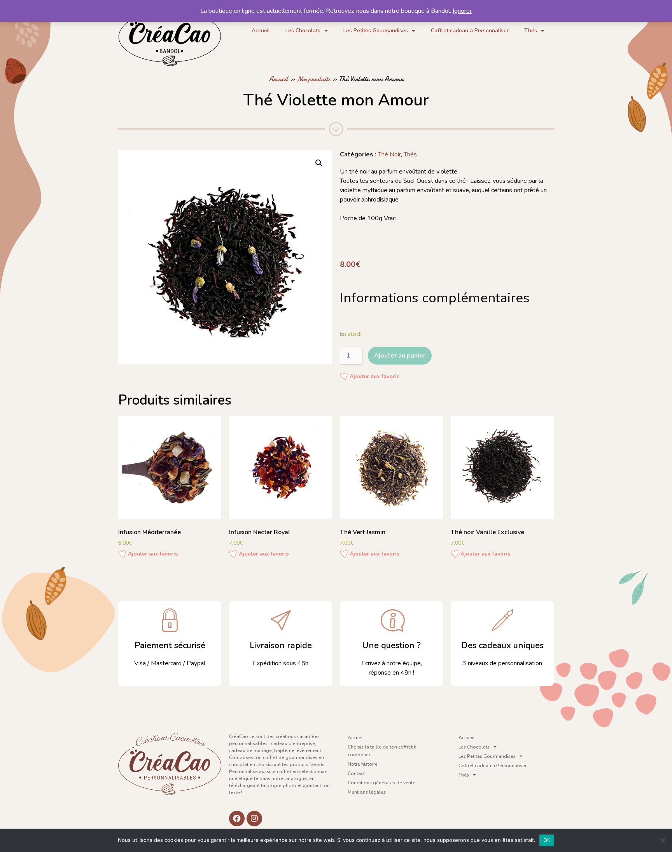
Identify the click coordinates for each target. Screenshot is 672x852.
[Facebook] (237, 818)
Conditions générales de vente (381, 783)
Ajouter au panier (399, 355)
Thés (530, 30)
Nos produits (313, 79)
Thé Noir (389, 154)
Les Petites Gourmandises (375, 30)
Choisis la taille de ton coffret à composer (382, 751)
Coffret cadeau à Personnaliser (470, 30)
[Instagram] (254, 818)
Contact (356, 773)
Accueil (261, 30)
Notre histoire (363, 764)
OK (547, 840)
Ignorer (462, 11)
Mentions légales (367, 792)
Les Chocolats (302, 30)
